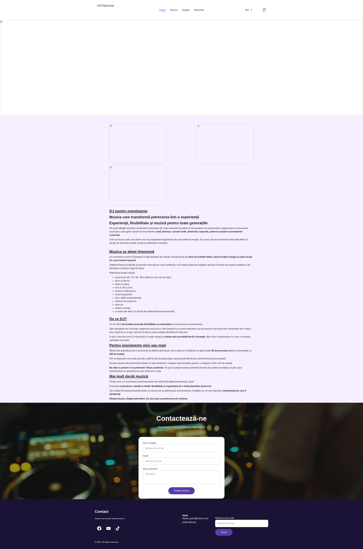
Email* (145, 456)
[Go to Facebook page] (99, 528)
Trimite (224, 532)
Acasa (162, 10)
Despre (186, 10)
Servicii (174, 10)
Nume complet (149, 443)
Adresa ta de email (224, 518)
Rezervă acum (108, 84)
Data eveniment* (150, 469)
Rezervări (199, 10)
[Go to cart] (264, 10)
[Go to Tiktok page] (118, 528)
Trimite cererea (181, 490)
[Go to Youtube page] (108, 528)
